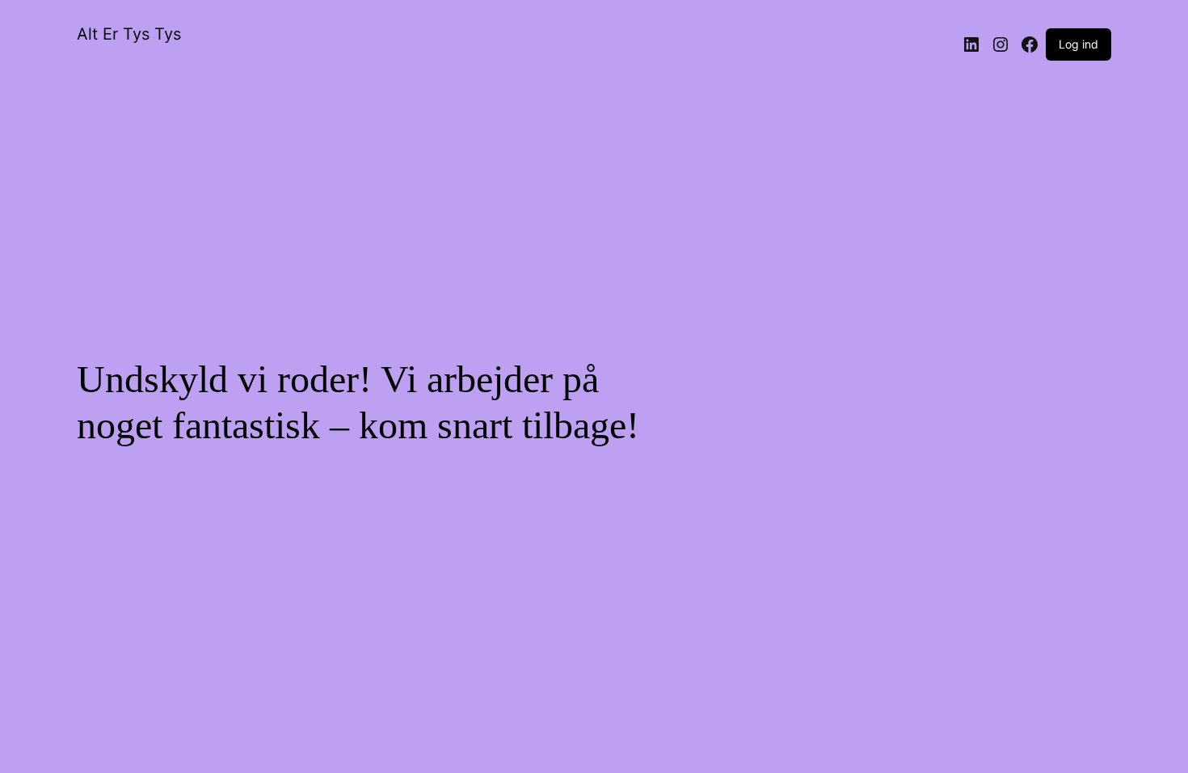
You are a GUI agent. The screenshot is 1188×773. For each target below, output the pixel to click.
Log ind (1078, 44)
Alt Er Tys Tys (129, 34)
